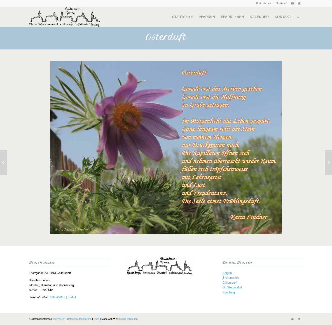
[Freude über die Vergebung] (3, 162)
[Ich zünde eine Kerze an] (328, 162)
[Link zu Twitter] (299, 3)
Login (96, 319)
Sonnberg (228, 292)
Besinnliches (263, 3)
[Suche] (298, 17)
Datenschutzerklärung (79, 319)
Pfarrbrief (281, 3)
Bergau (227, 273)
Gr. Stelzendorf (232, 287)
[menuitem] (263, 3)
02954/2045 (57, 297)
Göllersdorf (229, 282)
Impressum (59, 319)
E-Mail (72, 297)
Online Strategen (128, 319)
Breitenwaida (230, 277)
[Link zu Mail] (292, 3)
